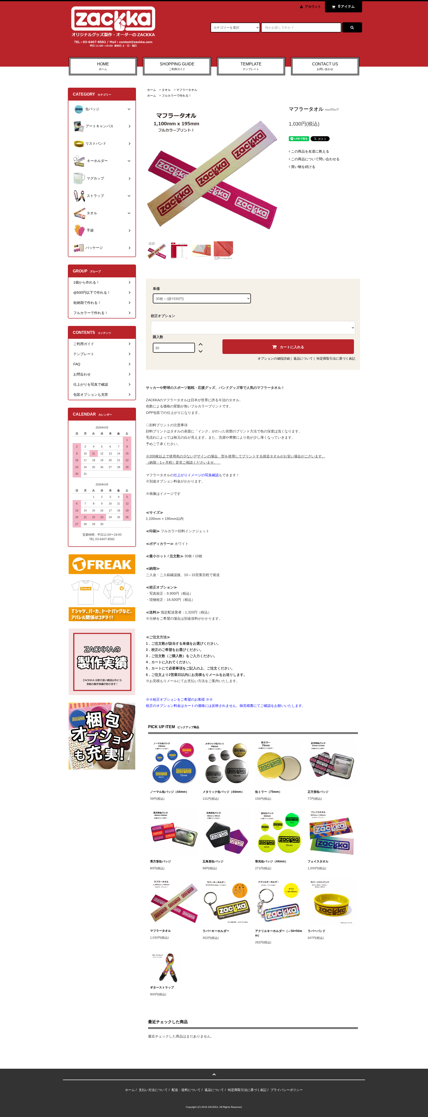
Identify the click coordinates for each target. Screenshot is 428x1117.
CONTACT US (325, 66)
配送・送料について (186, 1090)
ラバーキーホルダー (216, 931)
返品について (303, 358)
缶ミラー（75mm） (268, 792)
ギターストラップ (162, 987)
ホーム (151, 90)
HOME (103, 66)
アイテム (346, 6)
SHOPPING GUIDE (177, 66)
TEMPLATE (251, 66)
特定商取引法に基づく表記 (336, 358)
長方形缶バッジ (160, 861)
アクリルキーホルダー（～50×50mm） (278, 933)
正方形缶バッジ (318, 792)
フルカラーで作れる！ (176, 95)
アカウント (313, 6)
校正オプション (163, 316)
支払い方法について (153, 1090)
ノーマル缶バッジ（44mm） (169, 792)
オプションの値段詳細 (274, 358)
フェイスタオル (318, 861)
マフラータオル (186, 90)
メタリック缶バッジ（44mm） (223, 792)
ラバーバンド (316, 931)
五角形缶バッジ (213, 861)
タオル (166, 90)
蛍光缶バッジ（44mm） (271, 861)
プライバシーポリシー (286, 1090)
